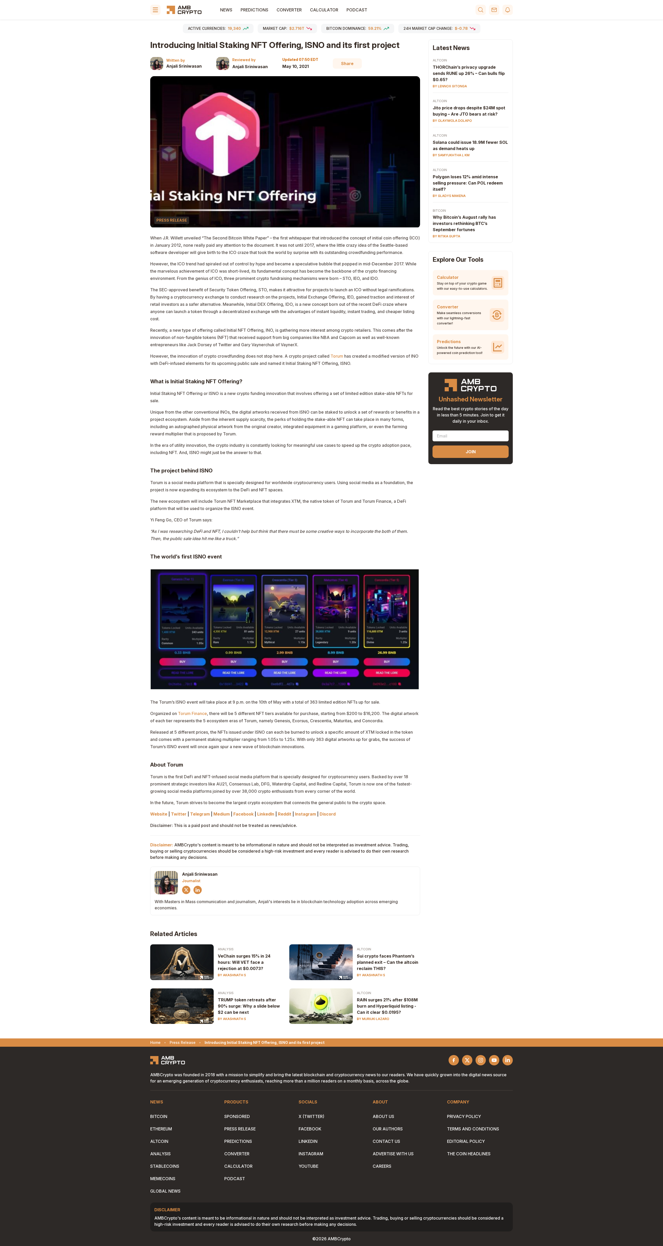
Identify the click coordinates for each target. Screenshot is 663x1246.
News (226, 9)
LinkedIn (308, 1141)
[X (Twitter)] (186, 890)
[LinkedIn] (197, 890)
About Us (383, 1116)
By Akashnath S (232, 975)
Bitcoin (439, 211)
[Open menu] (155, 10)
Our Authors (388, 1128)
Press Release (240, 1128)
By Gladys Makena (449, 196)
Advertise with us (393, 1153)
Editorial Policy (466, 1141)
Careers (382, 1166)
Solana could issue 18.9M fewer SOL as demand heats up (470, 145)
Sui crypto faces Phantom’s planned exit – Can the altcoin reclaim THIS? (387, 962)
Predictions (254, 9)
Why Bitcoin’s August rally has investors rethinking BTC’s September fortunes (464, 223)
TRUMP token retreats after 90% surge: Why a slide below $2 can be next (249, 1006)
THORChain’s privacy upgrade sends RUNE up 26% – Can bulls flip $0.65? (469, 73)
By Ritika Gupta (446, 236)
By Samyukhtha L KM (451, 155)
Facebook (310, 1128)
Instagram (311, 1153)
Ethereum (161, 1128)
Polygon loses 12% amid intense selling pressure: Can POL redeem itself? (468, 183)
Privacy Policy (464, 1116)
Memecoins (162, 1178)
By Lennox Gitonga (450, 86)
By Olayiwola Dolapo (452, 121)
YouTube (308, 1166)
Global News (165, 1191)
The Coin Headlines (469, 1153)
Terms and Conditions (473, 1128)
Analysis (226, 949)
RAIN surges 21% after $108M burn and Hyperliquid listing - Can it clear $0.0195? (387, 1006)
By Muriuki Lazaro (373, 1019)
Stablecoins (164, 1166)
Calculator (324, 9)
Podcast (357, 9)
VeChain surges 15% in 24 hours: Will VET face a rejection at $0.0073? (244, 962)
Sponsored (237, 1116)
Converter (289, 9)
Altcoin (364, 949)
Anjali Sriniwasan (184, 66)
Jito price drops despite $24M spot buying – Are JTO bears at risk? (469, 111)
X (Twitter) (311, 1116)
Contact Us (386, 1141)
